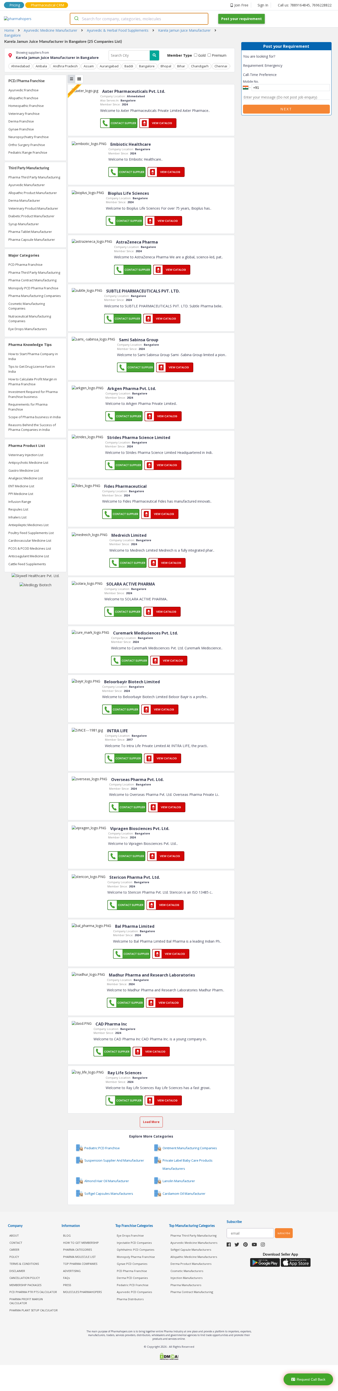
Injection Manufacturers (186, 1278)
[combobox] (139, 18)
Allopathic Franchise (23, 98)
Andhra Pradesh (65, 66)
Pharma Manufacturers (185, 1285)
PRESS (67, 1285)
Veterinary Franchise (24, 113)
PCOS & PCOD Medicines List (29, 548)
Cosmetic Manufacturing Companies (26, 306)
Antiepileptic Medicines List (28, 525)
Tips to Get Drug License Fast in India (31, 369)
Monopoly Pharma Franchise (136, 1257)
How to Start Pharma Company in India (33, 356)
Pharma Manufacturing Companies (34, 295)
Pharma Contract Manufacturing (32, 280)
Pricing (14, 5)
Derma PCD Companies (132, 1278)
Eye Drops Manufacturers (27, 329)
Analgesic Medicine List (25, 478)
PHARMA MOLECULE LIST (79, 1257)
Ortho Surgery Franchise (26, 145)
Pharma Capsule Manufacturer (31, 239)
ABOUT (14, 1235)
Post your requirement (241, 18)
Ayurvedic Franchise (23, 90)
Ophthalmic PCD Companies (135, 1249)
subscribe (283, 1233)
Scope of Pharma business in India (34, 417)
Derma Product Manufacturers (190, 1264)
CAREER (14, 1249)
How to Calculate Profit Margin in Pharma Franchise (32, 381)
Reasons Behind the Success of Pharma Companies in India (32, 427)
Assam (89, 66)
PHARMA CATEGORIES (77, 1249)
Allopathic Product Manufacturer (32, 193)
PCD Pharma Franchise (25, 264)
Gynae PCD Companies (132, 1264)
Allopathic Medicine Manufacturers (193, 1257)
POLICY (14, 1257)
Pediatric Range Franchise (27, 152)
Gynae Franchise (21, 129)
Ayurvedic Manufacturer (26, 185)
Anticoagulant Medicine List (28, 556)
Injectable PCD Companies (134, 1243)
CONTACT (15, 1243)
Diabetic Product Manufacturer (31, 216)
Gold (201, 55)
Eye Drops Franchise (130, 1235)
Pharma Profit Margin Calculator (26, 1301)
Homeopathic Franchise (26, 105)
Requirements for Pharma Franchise (28, 407)
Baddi (128, 66)
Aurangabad (109, 66)
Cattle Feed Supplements (27, 564)
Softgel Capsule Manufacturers (190, 1249)
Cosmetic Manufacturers (186, 1271)
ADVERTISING (72, 1271)
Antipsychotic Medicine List (28, 462)
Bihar (181, 66)
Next (286, 109)
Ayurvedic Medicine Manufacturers (193, 1243)
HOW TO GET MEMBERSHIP (81, 1243)
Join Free (241, 5)
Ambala (41, 66)
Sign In (263, 5)
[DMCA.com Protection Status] (169, 1357)
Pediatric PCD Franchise (132, 1285)
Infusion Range (19, 501)
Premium (218, 55)
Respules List (18, 509)
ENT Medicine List (21, 486)
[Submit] (76, 18)
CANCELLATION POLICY (24, 1278)
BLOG (67, 1235)
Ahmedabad (20, 66)
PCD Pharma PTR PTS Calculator (33, 1292)
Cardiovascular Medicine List (29, 540)
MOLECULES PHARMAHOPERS (82, 1292)
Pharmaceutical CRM (47, 5)
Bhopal (166, 66)
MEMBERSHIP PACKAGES (25, 1285)
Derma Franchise (21, 121)
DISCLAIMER (17, 1271)
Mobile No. (251, 81)
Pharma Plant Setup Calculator (33, 1310)
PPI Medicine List (20, 493)
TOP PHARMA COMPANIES (80, 1264)
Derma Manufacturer (24, 200)
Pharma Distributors (130, 1299)
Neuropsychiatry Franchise (28, 137)
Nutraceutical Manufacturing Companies (29, 318)
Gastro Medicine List (23, 470)
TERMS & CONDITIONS (24, 1264)
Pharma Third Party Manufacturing (34, 177)
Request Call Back (311, 1379)
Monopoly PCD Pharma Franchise (33, 288)
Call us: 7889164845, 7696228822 (305, 5)
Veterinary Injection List (25, 455)
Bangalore (147, 66)
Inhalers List (17, 517)
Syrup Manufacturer (23, 224)
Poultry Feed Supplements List (31, 533)
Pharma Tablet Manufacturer (30, 231)
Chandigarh (200, 66)
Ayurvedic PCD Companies (134, 1292)
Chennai (221, 66)
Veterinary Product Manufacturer (33, 208)
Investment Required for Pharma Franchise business (33, 394)
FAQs (66, 1278)
